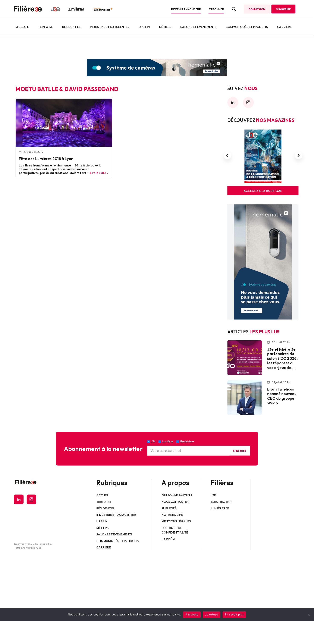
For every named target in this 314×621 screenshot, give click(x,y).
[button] (227, 155)
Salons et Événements (198, 27)
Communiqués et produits (247, 27)
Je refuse (211, 614)
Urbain (144, 27)
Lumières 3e (220, 508)
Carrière (284, 27)
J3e (213, 495)
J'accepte (191, 614)
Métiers (165, 27)
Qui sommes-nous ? (177, 495)
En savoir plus (234, 614)
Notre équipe (172, 515)
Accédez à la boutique (263, 190)
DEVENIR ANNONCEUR (186, 9)
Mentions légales (176, 521)
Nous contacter (175, 501)
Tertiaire (45, 27)
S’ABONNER (216, 9)
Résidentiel (71, 27)
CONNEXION (256, 9)
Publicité (169, 508)
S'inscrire (239, 450)
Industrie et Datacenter (109, 27)
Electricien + (221, 501)
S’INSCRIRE (283, 9)
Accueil (22, 27)
